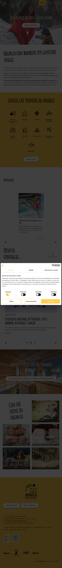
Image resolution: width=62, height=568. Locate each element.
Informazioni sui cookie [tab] (51, 270)
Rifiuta (11, 301)
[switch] (23, 294)
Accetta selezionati (31, 301)
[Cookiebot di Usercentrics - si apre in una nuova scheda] (53, 265)
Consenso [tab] (11, 270)
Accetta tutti (50, 301)
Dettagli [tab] (31, 270)
